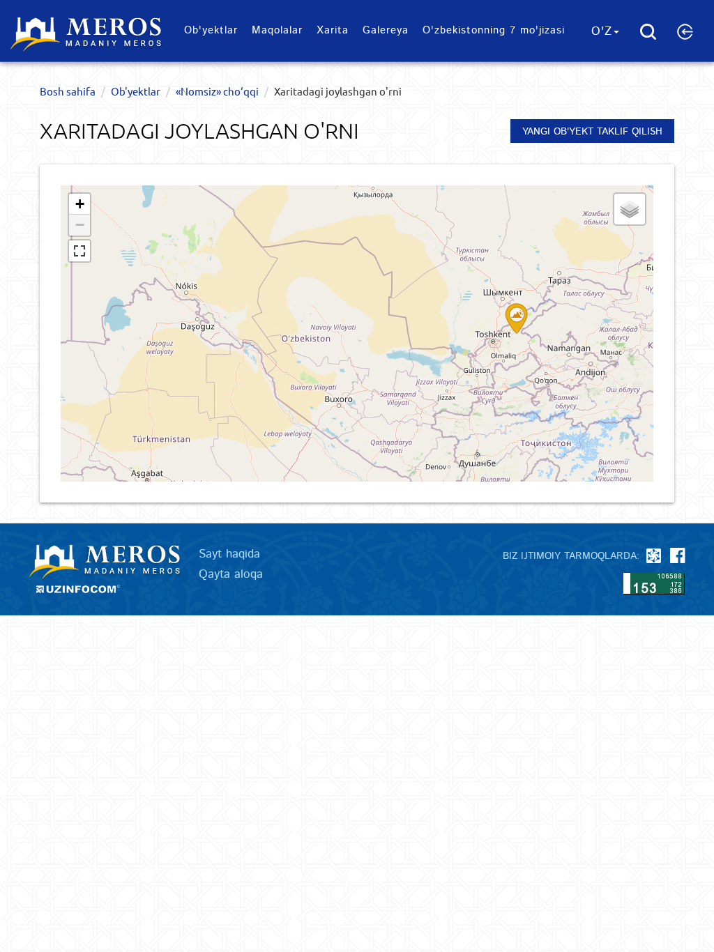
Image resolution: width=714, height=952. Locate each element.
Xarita (333, 30)
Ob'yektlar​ (211, 30)
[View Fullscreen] (79, 250)
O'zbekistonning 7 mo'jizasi (494, 30)
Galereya (386, 30)
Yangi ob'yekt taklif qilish (592, 132)
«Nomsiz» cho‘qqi (217, 91)
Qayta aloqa (231, 574)
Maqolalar (277, 30)
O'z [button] (601, 31)
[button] (685, 31)
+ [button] (79, 204)
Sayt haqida (229, 554)
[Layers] (629, 209)
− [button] (79, 224)
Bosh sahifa (68, 91)
